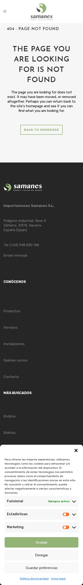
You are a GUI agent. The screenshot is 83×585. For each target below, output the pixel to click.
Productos (11, 311)
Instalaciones (14, 344)
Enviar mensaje (15, 255)
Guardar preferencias (42, 568)
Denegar (41, 555)
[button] (76, 450)
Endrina (9, 416)
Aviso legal (58, 578)
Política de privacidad (34, 578)
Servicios (10, 327)
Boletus (9, 433)
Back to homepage (41, 130)
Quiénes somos (15, 360)
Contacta (11, 377)
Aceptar (41, 542)
